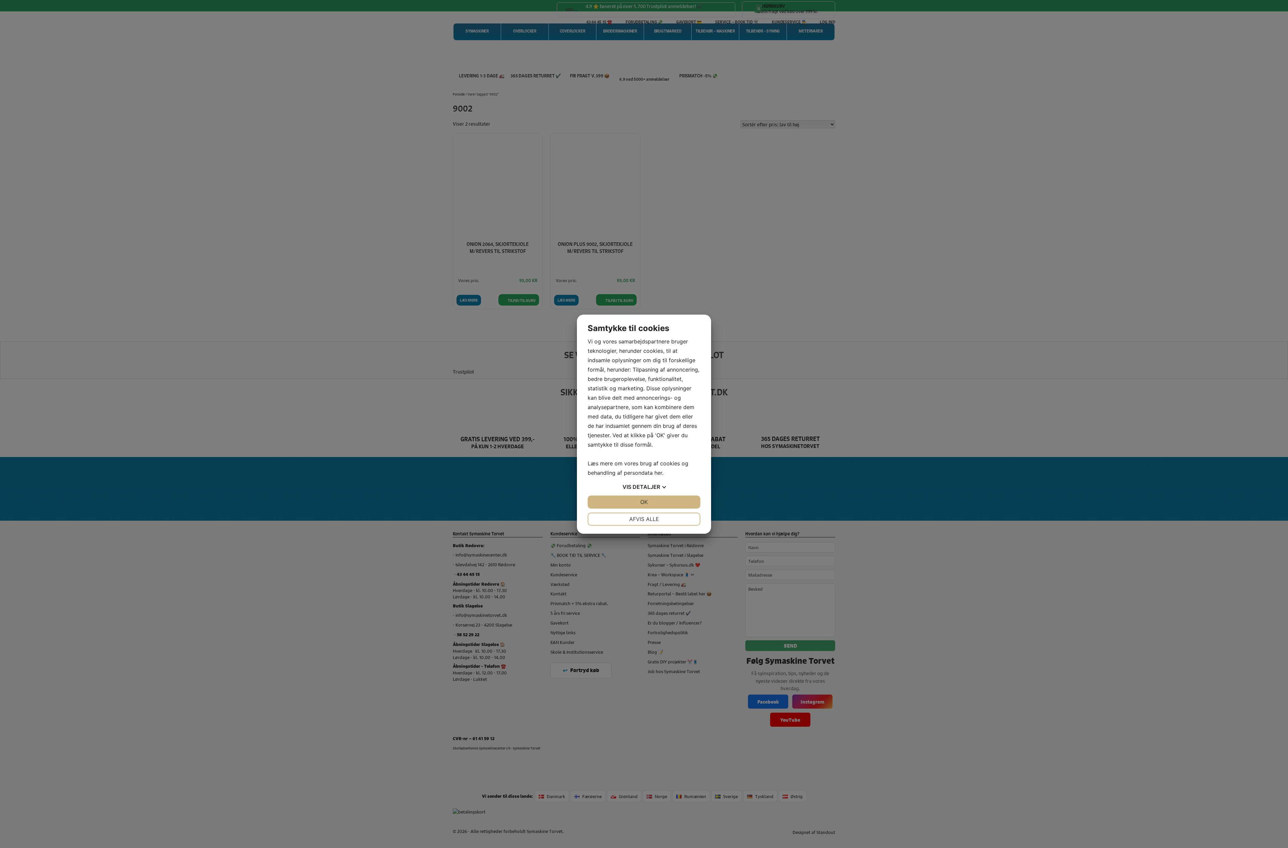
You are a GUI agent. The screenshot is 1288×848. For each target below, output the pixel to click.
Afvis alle (644, 519)
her (658, 472)
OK (644, 502)
